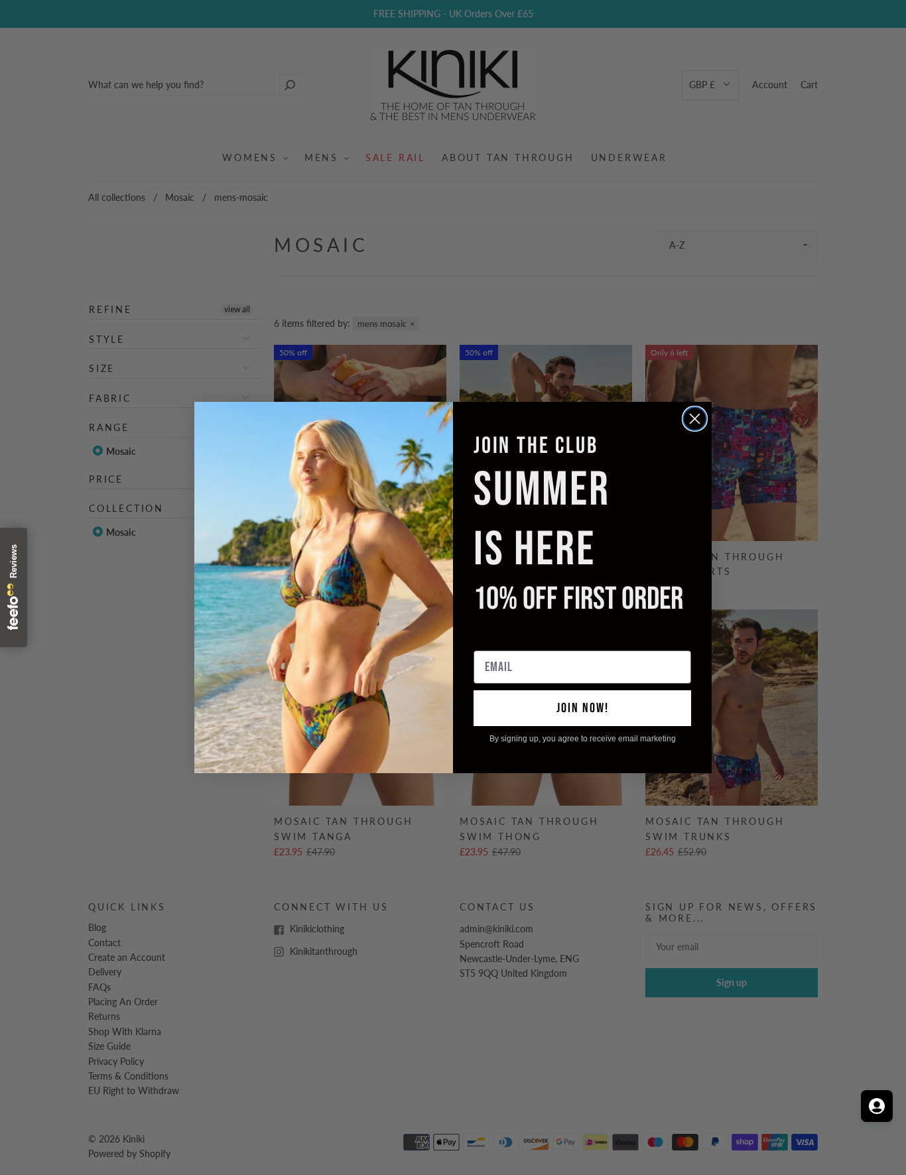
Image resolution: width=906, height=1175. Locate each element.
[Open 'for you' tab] (877, 1106)
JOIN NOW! (582, 708)
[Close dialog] (694, 418)
